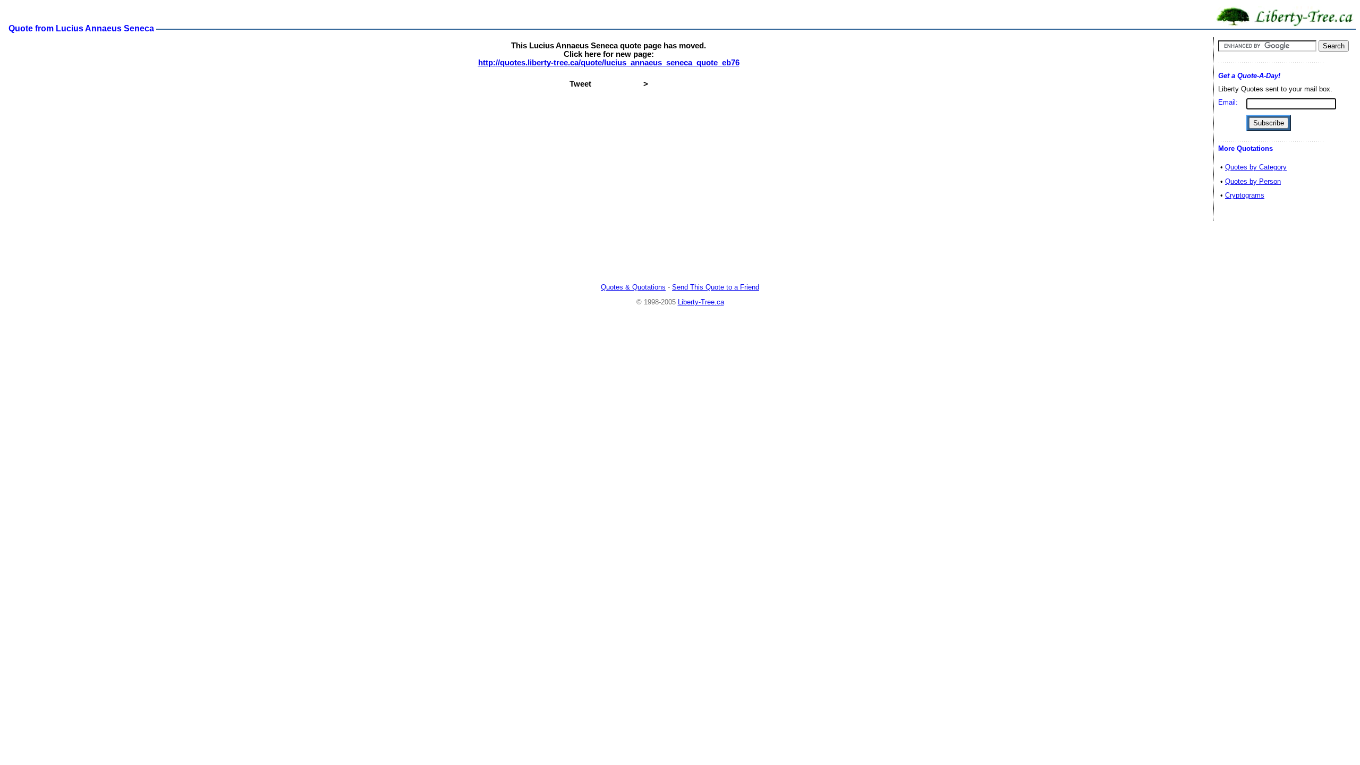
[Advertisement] (680, 252)
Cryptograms (1244, 195)
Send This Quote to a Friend (715, 287)
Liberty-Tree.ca (701, 302)
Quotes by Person (1253, 181)
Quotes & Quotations (633, 287)
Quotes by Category (1256, 167)
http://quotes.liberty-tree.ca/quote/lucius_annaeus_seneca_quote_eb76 (609, 62)
